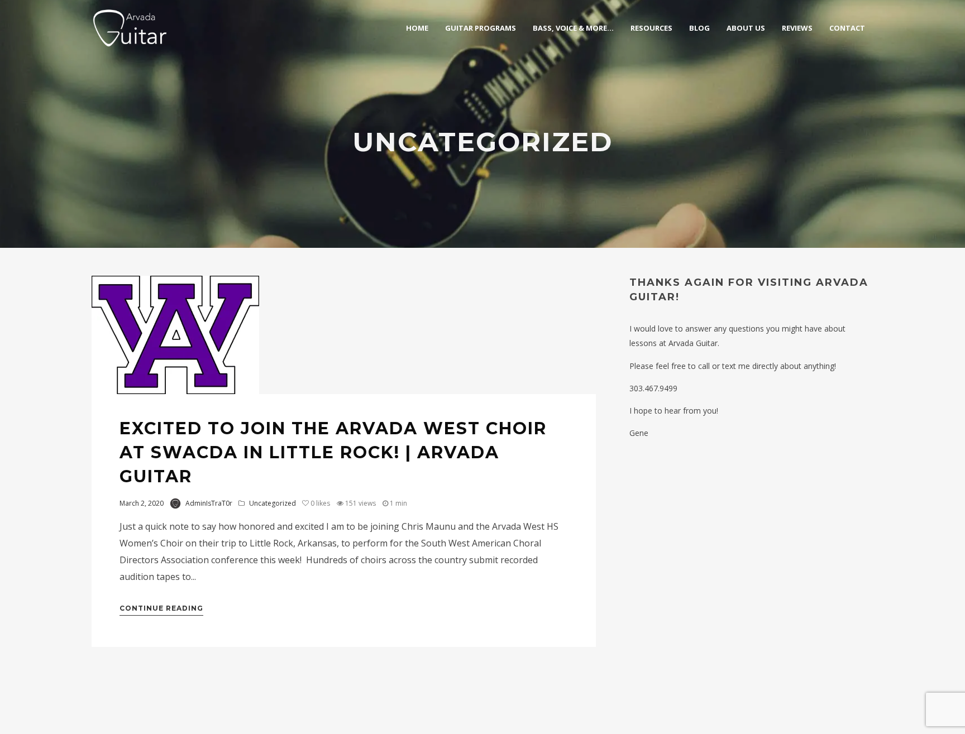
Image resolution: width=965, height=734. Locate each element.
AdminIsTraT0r (208, 503)
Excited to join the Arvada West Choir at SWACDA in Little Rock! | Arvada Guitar (333, 452)
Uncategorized (272, 503)
